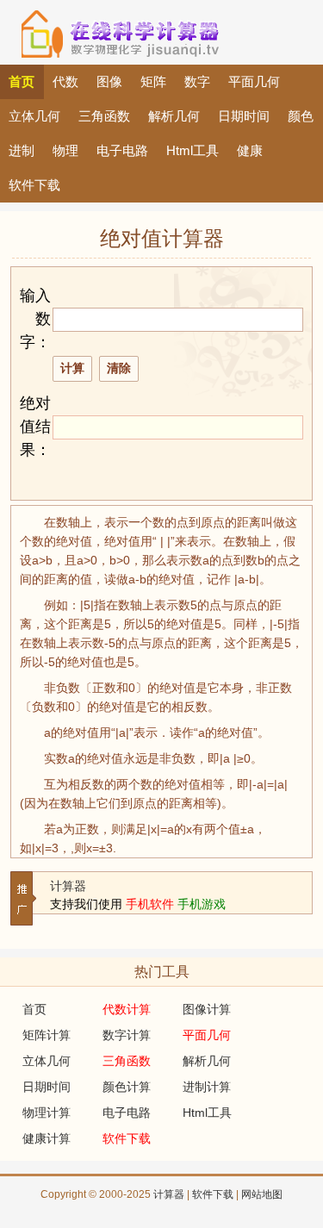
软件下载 (212, 1194)
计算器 (68, 886)
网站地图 (262, 1194)
